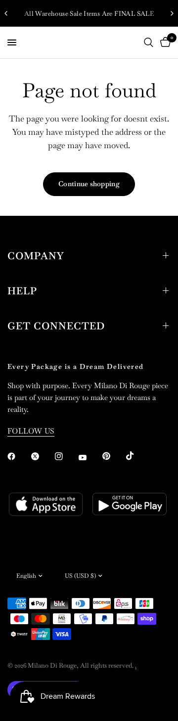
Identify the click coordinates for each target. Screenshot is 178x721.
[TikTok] (137, 456)
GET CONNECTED (56, 326)
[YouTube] (89, 457)
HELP (22, 290)
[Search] (148, 42)
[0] (164, 42)
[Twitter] (42, 456)
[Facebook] (18, 456)
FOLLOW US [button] (30, 431)
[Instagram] (66, 456)
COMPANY (35, 255)
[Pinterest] (113, 456)
